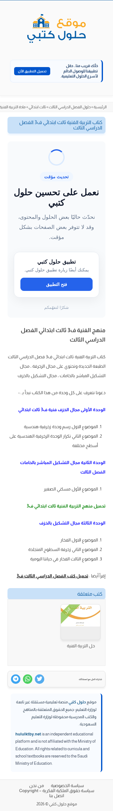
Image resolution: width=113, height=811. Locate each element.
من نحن (36, 785)
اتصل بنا (56, 795)
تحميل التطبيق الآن (32, 71)
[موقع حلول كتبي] (56, 29)
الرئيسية (100, 107)
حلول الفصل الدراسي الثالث (70, 107)
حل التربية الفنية (81, 645)
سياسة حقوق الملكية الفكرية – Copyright (56, 790)
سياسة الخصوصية (67, 785)
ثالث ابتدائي (37, 107)
